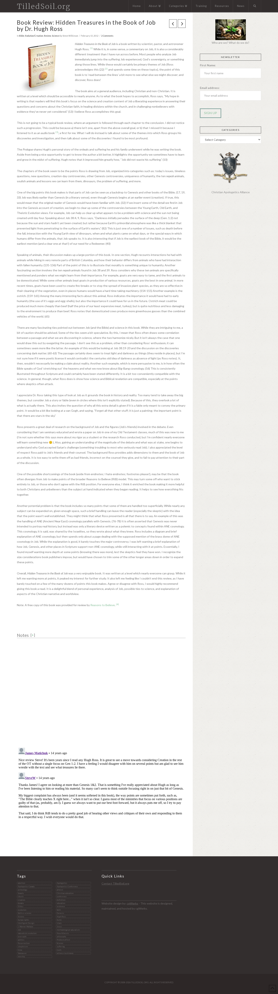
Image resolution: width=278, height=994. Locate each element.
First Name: (208, 65)
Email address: (210, 87)
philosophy (61, 936)
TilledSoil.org (44, 6)
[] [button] (33, 635)
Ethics (20, 906)
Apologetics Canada (26, 886)
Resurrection (24, 943)
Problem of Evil (63, 940)
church (20, 896)
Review (47, 36)
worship (21, 956)
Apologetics (62, 883)
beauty (21, 893)
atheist (60, 890)
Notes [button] (23, 635)
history (21, 916)
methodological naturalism (68, 930)
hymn (59, 920)
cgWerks (132, 903)
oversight (22, 936)
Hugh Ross (61, 916)
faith (59, 910)
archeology (22, 890)
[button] (91, 49)
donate (21, 903)
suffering (61, 946)
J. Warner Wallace (25, 926)
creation (21, 900)
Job (19, 930)
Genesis (60, 913)
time (20, 950)
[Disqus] (101, 691)
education (61, 903)
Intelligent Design (26, 923)
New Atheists (63, 933)
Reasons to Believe (102, 605)
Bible (21, 36)
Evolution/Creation (34, 36)
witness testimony (65, 953)
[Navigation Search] (254, 6)
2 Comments (107, 36)
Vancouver (22, 953)
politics (21, 940)
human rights (23, 920)
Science (55, 36)
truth (59, 950)
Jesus (59, 926)
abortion (21, 883)
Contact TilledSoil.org (115, 883)
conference (62, 896)
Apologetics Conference (67, 886)
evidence (61, 906)
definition (61, 900)
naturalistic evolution (27, 933)
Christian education (65, 893)
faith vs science (24, 913)
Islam (59, 923)
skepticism (23, 946)
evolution (22, 910)
